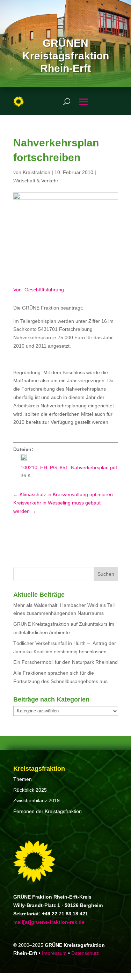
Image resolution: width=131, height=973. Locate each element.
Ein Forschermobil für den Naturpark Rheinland (65, 662)
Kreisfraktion (36, 172)
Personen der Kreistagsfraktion (47, 811)
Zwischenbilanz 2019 (36, 800)
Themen (22, 779)
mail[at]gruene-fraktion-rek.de (49, 922)
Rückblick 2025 (30, 790)
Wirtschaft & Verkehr (35, 180)
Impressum (54, 953)
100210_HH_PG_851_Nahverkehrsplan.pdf (69, 467)
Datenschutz (85, 953)
